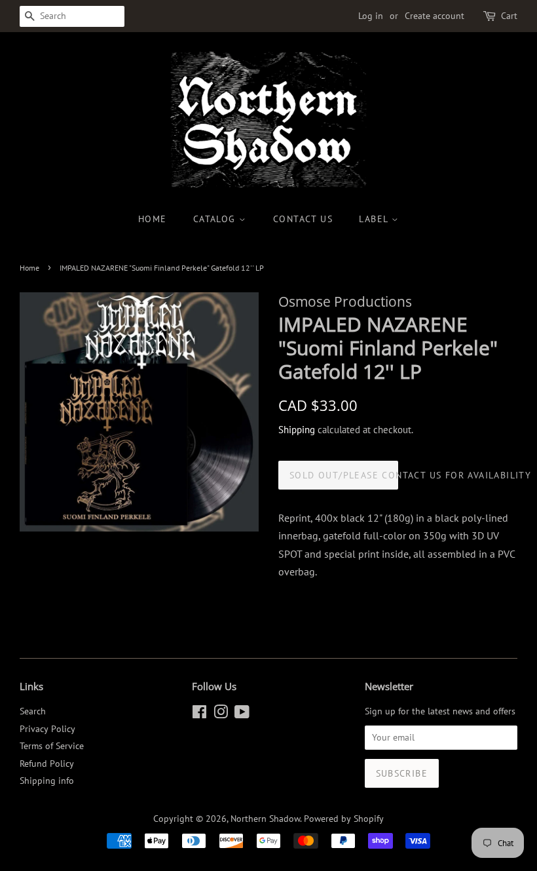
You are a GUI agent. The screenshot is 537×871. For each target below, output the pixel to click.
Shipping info (47, 780)
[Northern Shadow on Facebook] (199, 714)
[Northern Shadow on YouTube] (242, 714)
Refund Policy (47, 763)
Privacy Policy (47, 729)
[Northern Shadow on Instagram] (220, 714)
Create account (434, 16)
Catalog (216, 219)
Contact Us (303, 219)
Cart (509, 16)
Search (33, 711)
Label (375, 219)
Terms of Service (52, 746)
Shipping (296, 429)
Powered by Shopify (344, 818)
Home (152, 219)
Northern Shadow (265, 818)
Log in (370, 16)
